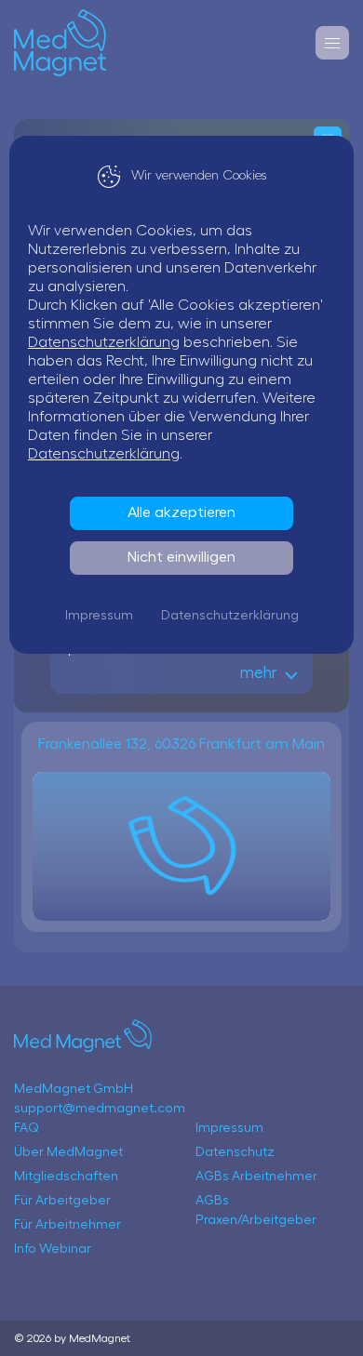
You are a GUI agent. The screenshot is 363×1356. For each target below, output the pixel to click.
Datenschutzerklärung (104, 342)
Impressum (99, 615)
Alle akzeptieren (181, 512)
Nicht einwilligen (181, 557)
